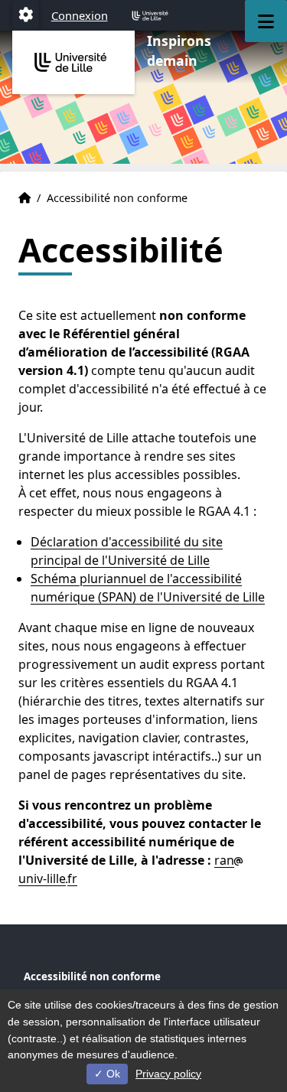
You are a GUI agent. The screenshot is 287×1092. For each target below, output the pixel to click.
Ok (111, 1074)
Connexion (79, 15)
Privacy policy (168, 1074)
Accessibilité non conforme (92, 976)
